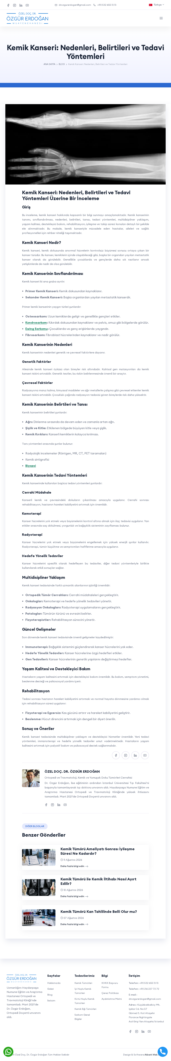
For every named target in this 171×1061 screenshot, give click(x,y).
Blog (49, 994)
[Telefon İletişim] (163, 1051)
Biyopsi (30, 466)
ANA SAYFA (49, 64)
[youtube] (27, 5)
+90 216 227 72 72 (149, 988)
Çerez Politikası (110, 993)
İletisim (51, 1000)
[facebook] (8, 5)
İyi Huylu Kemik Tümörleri (82, 991)
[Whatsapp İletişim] (8, 1051)
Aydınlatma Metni (112, 998)
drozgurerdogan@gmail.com (75, 4)
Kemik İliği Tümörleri (85, 1008)
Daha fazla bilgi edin (72, 866)
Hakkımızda (53, 982)
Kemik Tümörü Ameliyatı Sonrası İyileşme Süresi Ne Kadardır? (97, 851)
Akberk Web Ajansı (154, 1054)
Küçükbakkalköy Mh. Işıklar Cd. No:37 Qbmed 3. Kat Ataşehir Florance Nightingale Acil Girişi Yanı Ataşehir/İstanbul (146, 1013)
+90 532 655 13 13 (106, 4)
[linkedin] (20, 5)
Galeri (50, 988)
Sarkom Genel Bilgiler (82, 1016)
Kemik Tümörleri (83, 982)
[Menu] (161, 18)
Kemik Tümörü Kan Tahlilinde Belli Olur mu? (98, 911)
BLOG (62, 64)
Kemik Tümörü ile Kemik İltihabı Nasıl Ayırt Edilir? (98, 881)
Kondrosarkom (36, 322)
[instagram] (14, 5)
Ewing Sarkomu (36, 329)
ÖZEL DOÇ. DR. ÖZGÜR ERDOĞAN (72, 771)
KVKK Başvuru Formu (110, 985)
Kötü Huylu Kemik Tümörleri (84, 1001)
